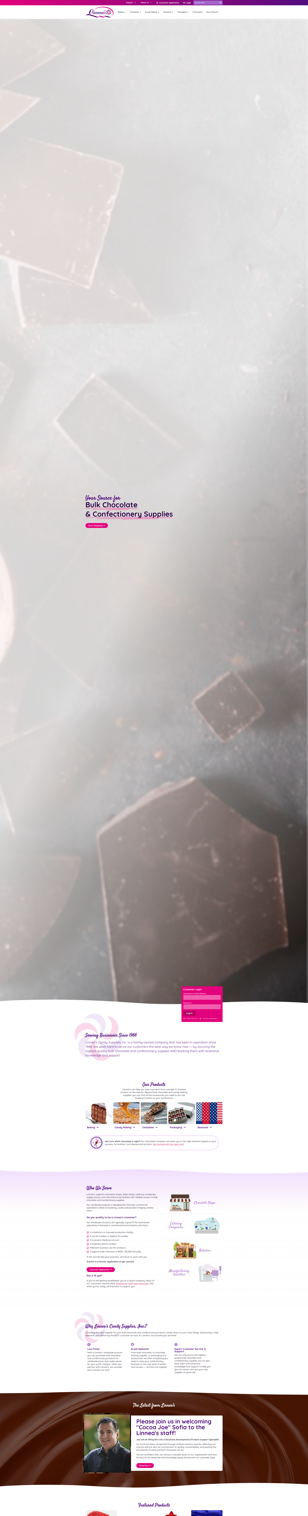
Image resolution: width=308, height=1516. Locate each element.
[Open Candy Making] (159, 12)
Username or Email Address (194, 993)
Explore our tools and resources (132, 1283)
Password (187, 1003)
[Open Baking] (125, 12)
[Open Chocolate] (140, 12)
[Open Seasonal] (173, 12)
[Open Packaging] (188, 12)
